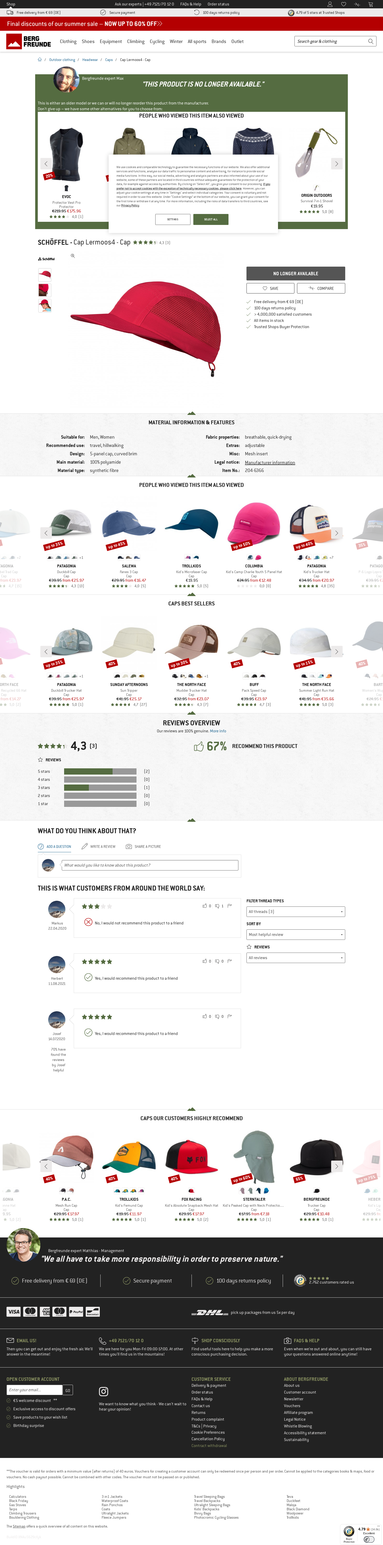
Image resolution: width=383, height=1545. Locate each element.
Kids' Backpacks (206, 1509)
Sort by (253, 924)
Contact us (200, 1405)
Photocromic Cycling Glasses (216, 1517)
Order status (202, 1392)
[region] (193, 194)
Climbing (136, 41)
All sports (197, 41)
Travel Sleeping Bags (209, 1496)
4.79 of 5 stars (320, 12)
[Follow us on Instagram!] (107, 1393)
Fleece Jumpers (114, 1517)
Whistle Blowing (298, 1426)
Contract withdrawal (209, 1445)
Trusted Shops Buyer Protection (281, 326)
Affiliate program (298, 1412)
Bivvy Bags (202, 1513)
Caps (109, 59)
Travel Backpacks (207, 1500)
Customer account (300, 1392)
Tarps (13, 1509)
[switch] (369, 1539)
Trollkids (293, 1517)
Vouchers (292, 1405)
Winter (176, 41)
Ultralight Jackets (115, 1513)
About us (292, 1385)
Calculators (17, 1496)
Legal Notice (295, 1419)
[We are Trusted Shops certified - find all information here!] (300, 1280)
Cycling (157, 41)
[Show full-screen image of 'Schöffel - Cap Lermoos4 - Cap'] (73, 256)
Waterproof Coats (115, 1500)
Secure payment (122, 12)
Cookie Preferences (208, 1432)
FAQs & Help (202, 1399)
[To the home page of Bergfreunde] (30, 41)
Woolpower (295, 1513)
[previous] (46, 163)
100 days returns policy (221, 12)
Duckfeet (293, 1500)
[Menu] (378, 1527)
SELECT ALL (211, 219)
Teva (290, 1496)
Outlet (237, 41)
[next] (337, 163)
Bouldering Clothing (24, 1517)
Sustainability (296, 1439)
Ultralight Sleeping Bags (212, 1505)
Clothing (68, 41)
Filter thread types (265, 901)
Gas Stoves (17, 1505)
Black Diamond (298, 1509)
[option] (147, 329)
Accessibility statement (305, 1433)
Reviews (262, 947)
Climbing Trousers (22, 1513)
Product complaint (207, 1419)
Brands (219, 41)
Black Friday (18, 1500)
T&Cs (196, 1426)
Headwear (90, 59)
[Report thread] (229, 906)
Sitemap (19, 1526)
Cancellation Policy (208, 1439)
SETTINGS (172, 219)
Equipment (111, 41)
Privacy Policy (130, 205)
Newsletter (293, 1399)
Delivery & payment (208, 1385)
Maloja (291, 1505)
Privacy (210, 1426)
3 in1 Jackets (112, 1496)
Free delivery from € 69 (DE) (39, 12)
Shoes (88, 41)
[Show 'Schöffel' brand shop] (46, 259)
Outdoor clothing (62, 59)
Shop (11, 4)
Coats (106, 1509)
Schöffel (53, 242)
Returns (198, 1412)
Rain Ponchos (112, 1505)
